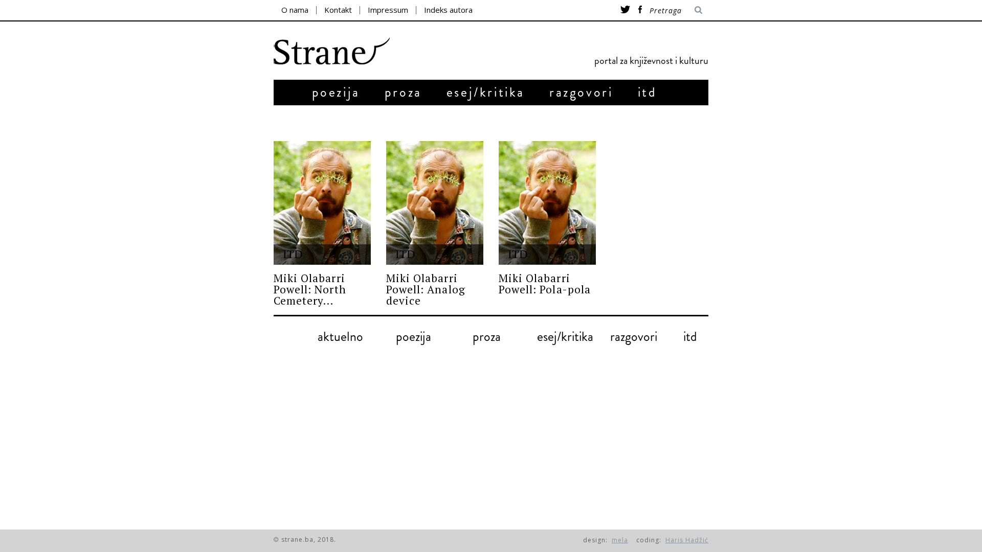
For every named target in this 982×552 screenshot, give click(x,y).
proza (403, 92)
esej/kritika (486, 92)
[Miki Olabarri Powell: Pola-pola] (547, 203)
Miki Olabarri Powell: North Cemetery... (310, 289)
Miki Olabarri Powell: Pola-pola (545, 283)
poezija (336, 92)
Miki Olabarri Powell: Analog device (425, 289)
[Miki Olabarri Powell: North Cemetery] (322, 203)
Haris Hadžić (686, 540)
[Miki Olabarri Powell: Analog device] (434, 203)
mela (620, 540)
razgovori (581, 92)
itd (647, 92)
